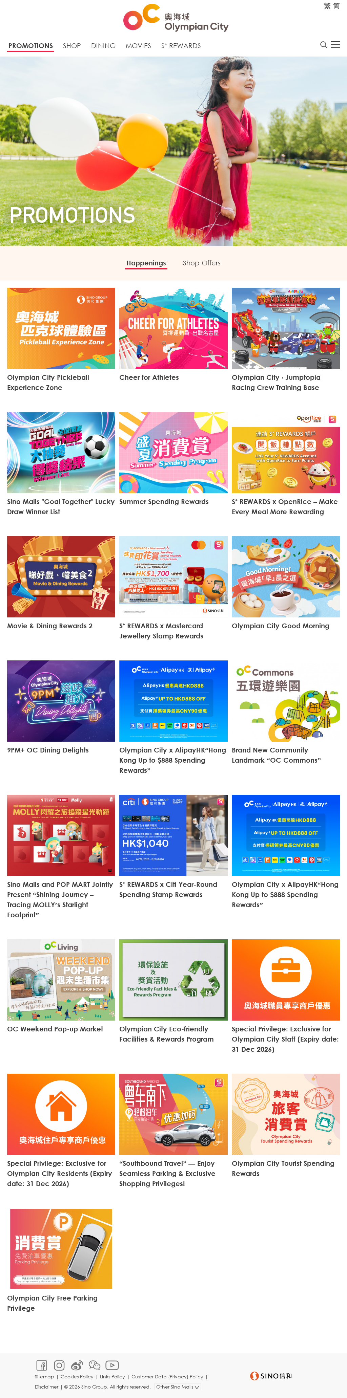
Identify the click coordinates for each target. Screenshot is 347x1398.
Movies (138, 45)
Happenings (146, 263)
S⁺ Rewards (181, 45)
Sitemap (44, 1376)
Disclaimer (46, 1386)
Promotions (30, 45)
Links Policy (112, 1376)
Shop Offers (202, 263)
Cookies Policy (77, 1376)
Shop (72, 45)
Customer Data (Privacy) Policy (167, 1376)
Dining (103, 45)
